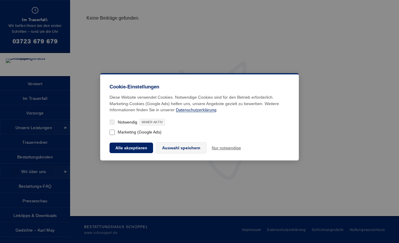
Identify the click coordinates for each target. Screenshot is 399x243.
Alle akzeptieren (131, 148)
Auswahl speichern (181, 148)
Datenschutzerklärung (196, 109)
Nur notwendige (226, 148)
